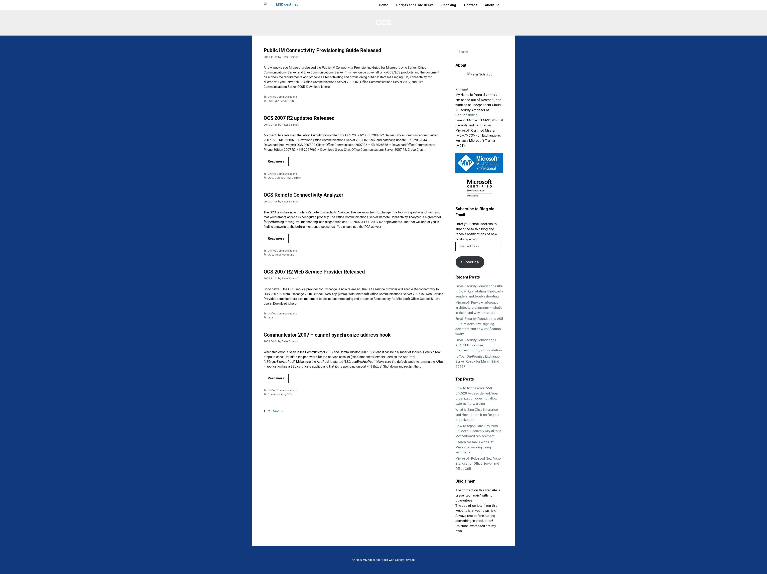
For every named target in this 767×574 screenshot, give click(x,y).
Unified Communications (282, 96)
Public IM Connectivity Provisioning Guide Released (322, 50)
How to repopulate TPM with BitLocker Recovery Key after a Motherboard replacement (478, 431)
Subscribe (470, 262)
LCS (270, 100)
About (490, 5)
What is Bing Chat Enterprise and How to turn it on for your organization (477, 414)
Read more (276, 161)
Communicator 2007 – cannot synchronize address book (327, 335)
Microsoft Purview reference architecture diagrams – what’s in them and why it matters (478, 307)
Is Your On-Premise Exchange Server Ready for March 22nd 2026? (477, 361)
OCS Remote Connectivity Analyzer (303, 195)
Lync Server (280, 100)
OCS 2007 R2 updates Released (299, 118)
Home (383, 5)
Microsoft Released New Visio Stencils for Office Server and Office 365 (478, 463)
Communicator (276, 394)
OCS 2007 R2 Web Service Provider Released (314, 272)
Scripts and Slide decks (414, 5)
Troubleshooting (284, 254)
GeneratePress (405, 560)
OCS (291, 100)
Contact (470, 5)
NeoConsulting (466, 115)
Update (296, 177)
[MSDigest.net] (282, 5)
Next (278, 411)
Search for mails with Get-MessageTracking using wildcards (475, 447)
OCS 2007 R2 (282, 177)
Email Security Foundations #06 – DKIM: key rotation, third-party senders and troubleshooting (479, 291)
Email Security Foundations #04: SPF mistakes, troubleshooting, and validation (478, 345)
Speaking (448, 5)
